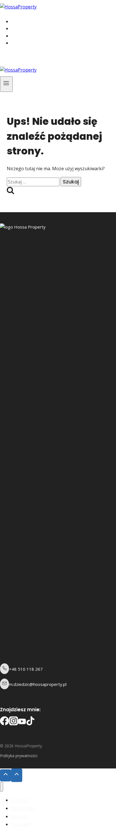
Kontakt (28, 43)
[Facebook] (8, 58)
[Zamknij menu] (1, 787)
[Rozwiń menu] (6, 84)
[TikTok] (24, 58)
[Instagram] (16, 58)
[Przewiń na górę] (5, 775)
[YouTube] (33, 58)
